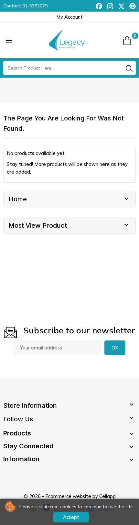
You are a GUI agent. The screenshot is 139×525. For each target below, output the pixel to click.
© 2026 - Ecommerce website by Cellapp (70, 496)
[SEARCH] (129, 68)
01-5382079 (35, 6)
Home (17, 199)
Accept (71, 517)
